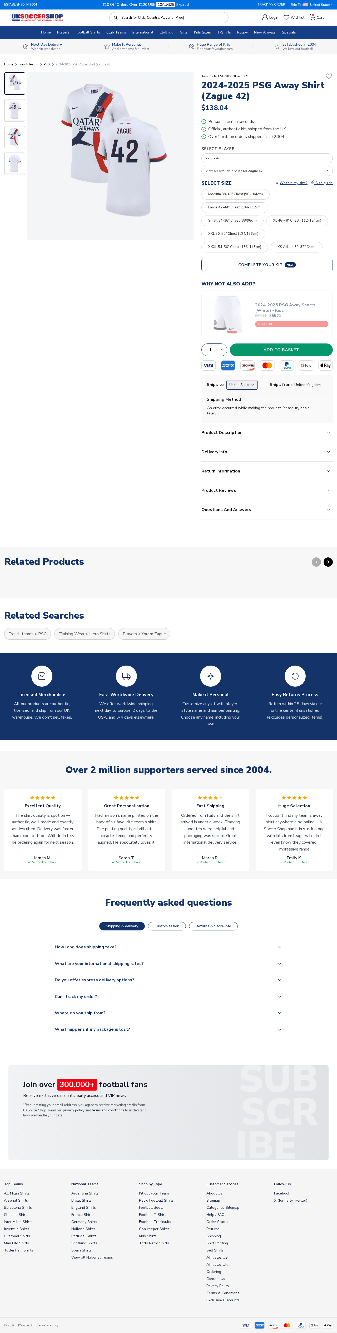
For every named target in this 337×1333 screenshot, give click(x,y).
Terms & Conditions (222, 1293)
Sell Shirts (215, 1250)
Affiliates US (217, 1257)
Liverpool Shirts (17, 1236)
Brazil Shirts (81, 1200)
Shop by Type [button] (150, 1184)
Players (63, 32)
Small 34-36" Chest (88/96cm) (232, 220)
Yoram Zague (154, 634)
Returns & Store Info (213, 926)
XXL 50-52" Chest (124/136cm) (233, 233)
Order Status (217, 1221)
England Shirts (83, 1207)
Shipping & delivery (122, 926)
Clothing (167, 32)
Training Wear (72, 634)
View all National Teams (92, 1257)
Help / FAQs (216, 1214)
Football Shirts (88, 32)
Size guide (323, 182)
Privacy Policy (217, 1285)
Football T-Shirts (153, 1214)
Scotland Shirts (84, 1243)
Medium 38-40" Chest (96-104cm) (235, 194)
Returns (213, 1228)
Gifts (184, 32)
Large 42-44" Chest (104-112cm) (234, 207)
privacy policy (74, 1110)
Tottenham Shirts (18, 1250)
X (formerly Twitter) (290, 1200)
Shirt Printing (217, 1243)
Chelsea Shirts (16, 1214)
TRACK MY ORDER (271, 4)
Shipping (213, 1236)
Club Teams (116, 32)
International (142, 32)
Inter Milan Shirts (18, 1221)
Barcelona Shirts (18, 1207)
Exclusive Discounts (223, 1300)
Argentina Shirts (85, 1193)
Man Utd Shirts (16, 1243)
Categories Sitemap (222, 1207)
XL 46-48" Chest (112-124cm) (297, 220)
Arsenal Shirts (16, 1200)
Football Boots (151, 1207)
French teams (28, 64)
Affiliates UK (216, 1264)
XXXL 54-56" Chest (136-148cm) (234, 247)
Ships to (215, 385)
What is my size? (294, 182)
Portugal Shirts (83, 1236)
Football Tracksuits (155, 1221)
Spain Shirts (81, 1250)
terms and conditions (108, 1110)
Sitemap (213, 1200)
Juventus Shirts (16, 1228)
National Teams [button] (84, 1184)
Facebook (282, 1193)
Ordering (213, 1271)
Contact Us (215, 1278)
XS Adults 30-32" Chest (296, 247)
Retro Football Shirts (156, 1200)
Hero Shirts (100, 634)
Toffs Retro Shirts (154, 1243)
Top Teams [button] (13, 1184)
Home (46, 32)
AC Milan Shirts (17, 1193)
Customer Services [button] (222, 1184)
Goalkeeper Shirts (154, 1228)
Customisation (167, 926)
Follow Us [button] (282, 1184)
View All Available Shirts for (234, 171)
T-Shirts (224, 32)
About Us (214, 1193)
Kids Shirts (148, 1236)
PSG (47, 64)
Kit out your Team (154, 1193)
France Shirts (82, 1214)
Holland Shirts (83, 1228)
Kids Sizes (202, 32)
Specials (289, 32)
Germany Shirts (84, 1221)
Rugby (242, 32)
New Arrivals (265, 32)
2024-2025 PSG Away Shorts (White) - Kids (285, 307)
